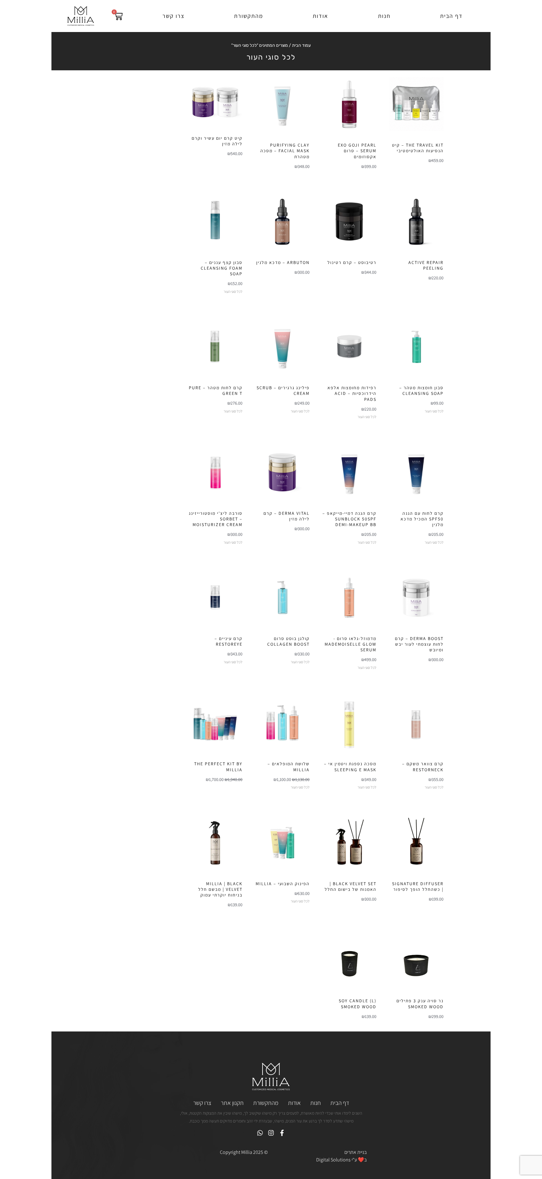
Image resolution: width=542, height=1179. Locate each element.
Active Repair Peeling (426, 265)
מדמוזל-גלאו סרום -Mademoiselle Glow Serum (350, 644)
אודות (320, 15)
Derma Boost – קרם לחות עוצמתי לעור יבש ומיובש (419, 644)
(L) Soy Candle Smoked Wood (357, 1003)
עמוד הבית (301, 45)
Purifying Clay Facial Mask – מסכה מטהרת (285, 150)
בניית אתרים (355, 1152)
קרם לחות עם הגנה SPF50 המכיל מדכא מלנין (422, 518)
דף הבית (451, 15)
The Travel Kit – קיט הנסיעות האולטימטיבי (418, 147)
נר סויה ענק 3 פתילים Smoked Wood (420, 1003)
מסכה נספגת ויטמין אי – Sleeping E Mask (350, 766)
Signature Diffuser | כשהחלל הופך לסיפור (418, 886)
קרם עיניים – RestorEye (228, 641)
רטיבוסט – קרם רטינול (351, 262)
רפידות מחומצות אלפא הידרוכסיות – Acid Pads (351, 393)
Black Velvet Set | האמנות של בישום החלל (350, 886)
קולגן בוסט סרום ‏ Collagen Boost (288, 641)
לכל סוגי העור (233, 291)
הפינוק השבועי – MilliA (283, 883)
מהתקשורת (248, 15)
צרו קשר (173, 15)
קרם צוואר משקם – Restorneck (423, 766)
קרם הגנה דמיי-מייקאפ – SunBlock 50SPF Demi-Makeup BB (349, 518)
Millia (246, 1152)
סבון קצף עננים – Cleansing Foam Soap (221, 268)
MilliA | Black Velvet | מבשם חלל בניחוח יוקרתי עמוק (220, 889)
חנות (384, 15)
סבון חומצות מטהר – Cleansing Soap (421, 390)
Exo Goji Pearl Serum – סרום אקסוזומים (357, 150)
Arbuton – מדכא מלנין (283, 262)
